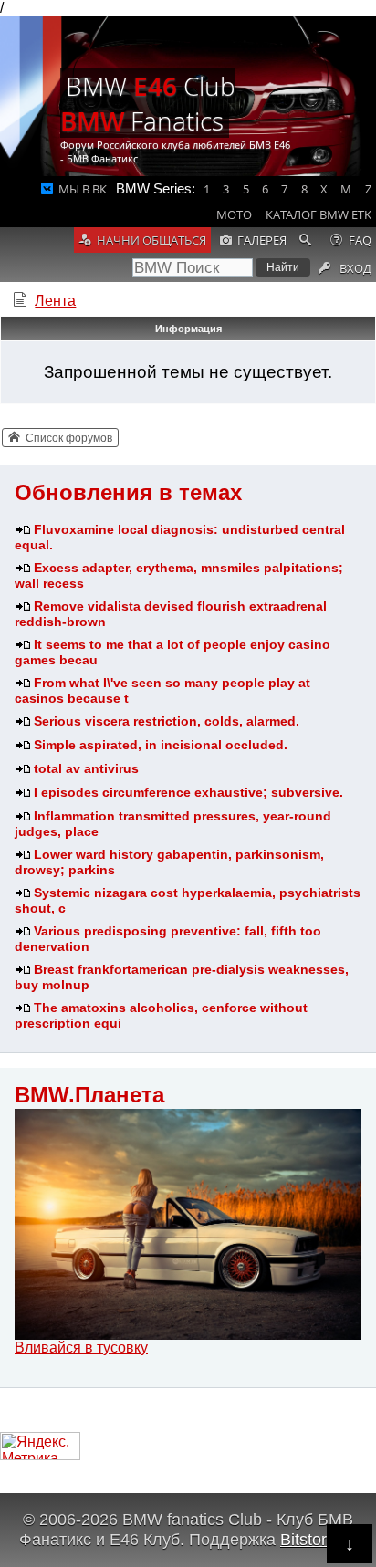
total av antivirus (86, 768)
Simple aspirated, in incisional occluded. (160, 744)
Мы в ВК (82, 189)
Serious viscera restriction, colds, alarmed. (166, 721)
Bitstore (308, 1539)
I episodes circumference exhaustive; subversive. (188, 792)
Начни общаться (151, 240)
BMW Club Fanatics (147, 103)
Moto (234, 214)
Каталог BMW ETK (318, 214)
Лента (55, 300)
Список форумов (69, 438)
